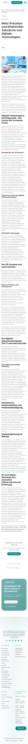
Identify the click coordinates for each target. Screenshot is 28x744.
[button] (26, 47)
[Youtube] (18, 641)
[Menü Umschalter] (25, 2)
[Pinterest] (21, 641)
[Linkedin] (15, 641)
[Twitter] (12, 641)
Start (2, 9)
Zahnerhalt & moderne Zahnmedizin (13, 9)
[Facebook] (10, 641)
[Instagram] (7, 641)
